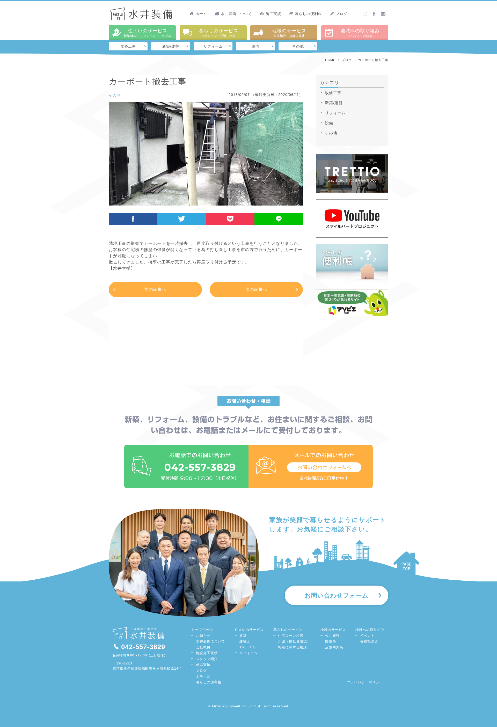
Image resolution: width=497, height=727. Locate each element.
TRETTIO (247, 647)
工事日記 (203, 676)
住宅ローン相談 (290, 636)
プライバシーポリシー (365, 682)
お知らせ (203, 636)
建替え (244, 641)
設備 (255, 46)
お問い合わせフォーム (337, 595)
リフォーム (213, 46)
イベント (367, 636)
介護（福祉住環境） (294, 641)
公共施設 (332, 636)
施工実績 (273, 14)
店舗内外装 (334, 647)
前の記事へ (155, 289)
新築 (243, 636)
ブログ (341, 14)
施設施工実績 (207, 653)
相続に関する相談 (292, 647)
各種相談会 (369, 641)
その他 (298, 46)
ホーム (201, 14)
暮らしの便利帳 (308, 14)
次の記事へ (256, 289)
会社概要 (203, 647)
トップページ (202, 630)
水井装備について (236, 14)
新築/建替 (170, 46)
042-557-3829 (143, 647)
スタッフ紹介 (207, 659)
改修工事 (128, 46)
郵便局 (330, 641)
